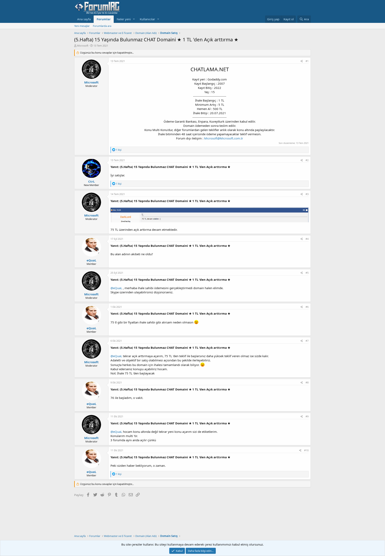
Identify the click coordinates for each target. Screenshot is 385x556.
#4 (307, 239)
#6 (307, 307)
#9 (307, 416)
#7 (307, 341)
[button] (134, 19)
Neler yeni (124, 19)
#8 (307, 382)
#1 (307, 61)
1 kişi (119, 149)
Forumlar (104, 19)
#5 (307, 272)
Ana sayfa (84, 19)
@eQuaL (116, 288)
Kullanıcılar (147, 19)
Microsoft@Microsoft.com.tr (223, 138)
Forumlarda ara (102, 26)
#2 (307, 160)
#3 (307, 194)
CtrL (91, 181)
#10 (306, 450)
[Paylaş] (301, 61)
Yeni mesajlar (82, 26)
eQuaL (91, 260)
